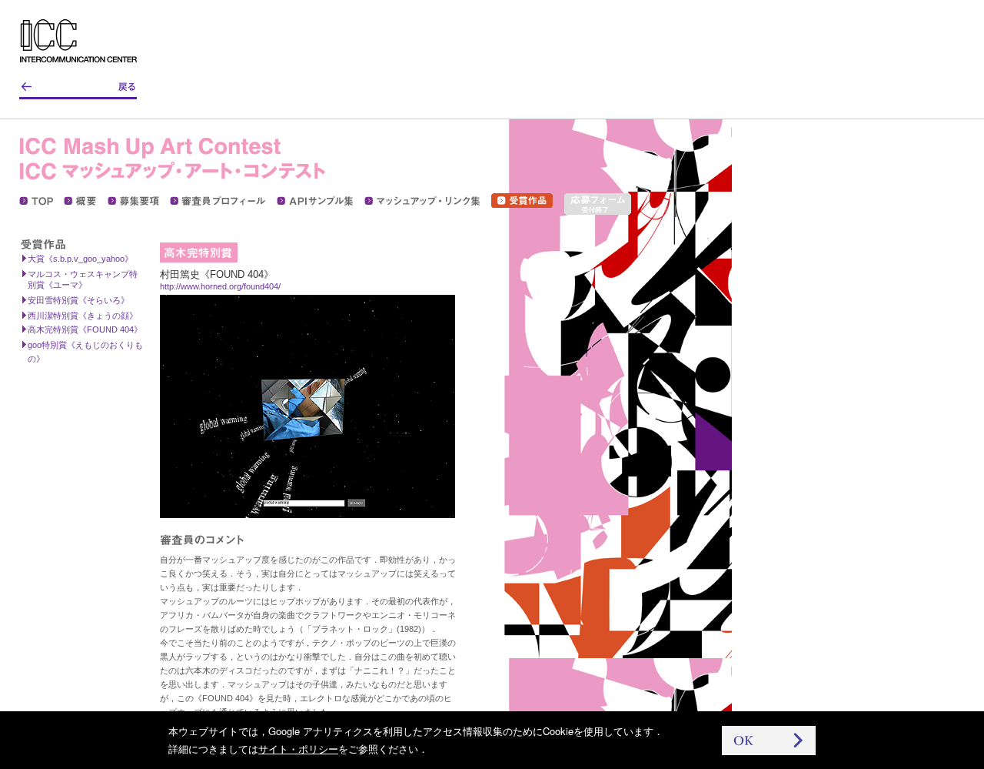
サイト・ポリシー (298, 748)
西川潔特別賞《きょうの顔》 (83, 315)
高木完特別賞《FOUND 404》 (85, 329)
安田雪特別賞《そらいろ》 (78, 300)
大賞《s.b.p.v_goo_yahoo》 (80, 258)
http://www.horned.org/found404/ (220, 286)
